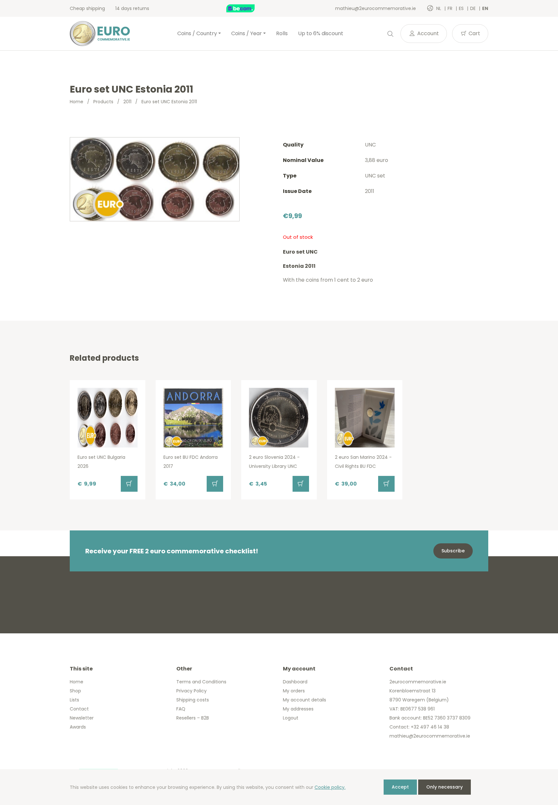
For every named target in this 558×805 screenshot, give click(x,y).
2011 (127, 101)
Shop (75, 691)
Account (427, 33)
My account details (304, 700)
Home (76, 101)
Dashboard (295, 682)
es (462, 8)
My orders (294, 691)
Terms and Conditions (201, 682)
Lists (74, 700)
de (473, 8)
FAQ (180, 709)
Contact (79, 709)
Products (103, 101)
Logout (290, 718)
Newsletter (82, 718)
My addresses (298, 709)
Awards (78, 727)
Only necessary (444, 787)
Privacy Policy (191, 691)
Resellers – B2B (192, 718)
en (485, 8)
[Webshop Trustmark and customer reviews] (247, 8)
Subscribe (453, 551)
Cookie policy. (330, 787)
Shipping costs (192, 700)
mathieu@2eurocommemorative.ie (375, 8)
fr (451, 8)
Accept (400, 787)
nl (439, 8)
